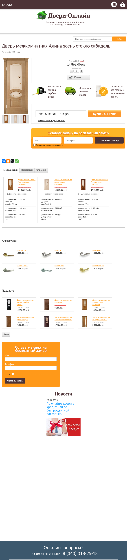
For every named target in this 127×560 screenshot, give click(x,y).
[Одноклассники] (8, 161)
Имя (7, 355)
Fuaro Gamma (22, 266)
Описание (41, 170)
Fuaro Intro (96, 250)
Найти (119, 39)
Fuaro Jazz (58, 250)
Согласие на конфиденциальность (51, 121)
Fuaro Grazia (59, 266)
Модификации (10, 170)
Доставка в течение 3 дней (85, 91)
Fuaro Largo (21, 250)
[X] (12, 161)
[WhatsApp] (17, 161)
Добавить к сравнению (17, 194)
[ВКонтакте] (4, 161)
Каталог (7, 5)
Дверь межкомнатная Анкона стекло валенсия (101, 302)
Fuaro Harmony (98, 266)
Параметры (27, 170)
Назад (6, 334)
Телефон (9, 364)
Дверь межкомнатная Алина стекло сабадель (26, 182)
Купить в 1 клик (104, 114)
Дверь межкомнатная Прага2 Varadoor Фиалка (25, 302)
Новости (63, 394)
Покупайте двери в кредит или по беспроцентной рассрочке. (60, 409)
